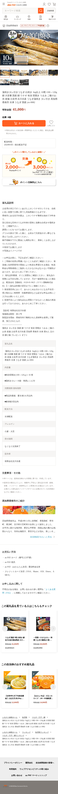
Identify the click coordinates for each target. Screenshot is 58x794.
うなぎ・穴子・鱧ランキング (13, 735)
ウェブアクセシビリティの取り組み (34, 769)
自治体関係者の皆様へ (45, 763)
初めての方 (52, 19)
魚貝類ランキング (42, 732)
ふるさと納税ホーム (9, 717)
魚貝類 (24, 717)
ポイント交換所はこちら (31, 182)
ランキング (17, 19)
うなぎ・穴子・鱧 (38, 717)
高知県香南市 (12, 26)
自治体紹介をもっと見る (41, 537)
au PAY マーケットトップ (36, 775)
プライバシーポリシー (13, 763)
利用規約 (12, 769)
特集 (40, 19)
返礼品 (6, 19)
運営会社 (29, 763)
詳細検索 (50, 11)
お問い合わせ (16, 775)
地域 (29, 19)
